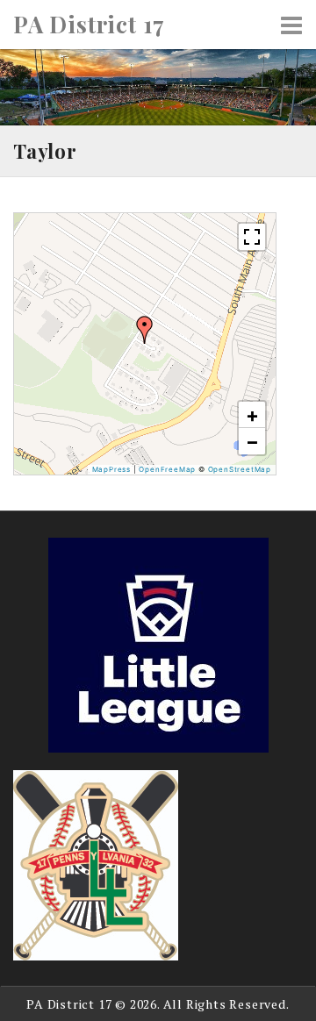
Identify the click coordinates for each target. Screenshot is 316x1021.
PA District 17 (89, 24)
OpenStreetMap (239, 469)
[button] (145, 330)
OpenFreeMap (167, 469)
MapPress (111, 469)
